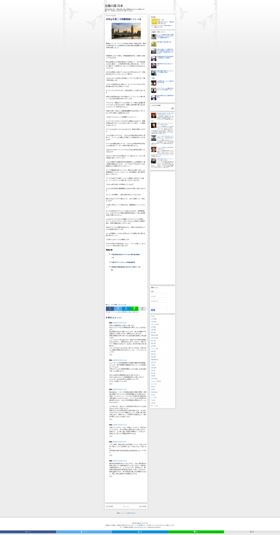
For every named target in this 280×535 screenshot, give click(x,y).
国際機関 (153, 359)
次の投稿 (109, 506)
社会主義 (153, 378)
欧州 (119, 312)
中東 (152, 365)
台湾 (152, 370)
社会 (152, 394)
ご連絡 (153, 78)
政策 (152, 329)
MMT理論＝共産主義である (164, 42)
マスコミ (153, 348)
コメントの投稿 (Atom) (128, 513)
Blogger (158, 527)
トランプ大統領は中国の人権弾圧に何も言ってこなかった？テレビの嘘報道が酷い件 (165, 36)
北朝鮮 (153, 367)
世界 (152, 389)
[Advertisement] (126, 289)
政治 (129, 312)
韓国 (152, 356)
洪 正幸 (161, 19)
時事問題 (153, 392)
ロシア (153, 384)
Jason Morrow (138, 527)
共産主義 (153, 338)
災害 (152, 327)
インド (153, 397)
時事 (152, 351)
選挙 (152, 332)
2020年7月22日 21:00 (120, 360)
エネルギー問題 (155, 381)
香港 (152, 354)
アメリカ (114, 312)
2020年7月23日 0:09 (119, 442)
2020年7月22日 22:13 (120, 425)
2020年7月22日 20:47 (120, 323)
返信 (110, 354)
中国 (133, 312)
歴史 (152, 343)
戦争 (152, 362)
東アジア (153, 405)
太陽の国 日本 (114, 5)
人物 (152, 403)
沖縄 (152, 375)
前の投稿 (142, 506)
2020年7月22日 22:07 (120, 389)
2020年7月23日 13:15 (120, 461)
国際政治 (124, 312)
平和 (152, 400)
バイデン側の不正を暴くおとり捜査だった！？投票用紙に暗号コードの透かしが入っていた (165, 138)
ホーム (126, 506)
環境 (152, 386)
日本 (137, 312)
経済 (152, 346)
